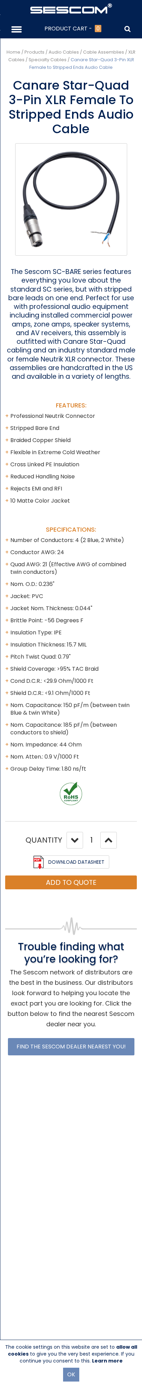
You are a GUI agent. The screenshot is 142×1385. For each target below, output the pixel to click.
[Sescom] (71, 7)
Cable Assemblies (103, 52)
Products (34, 52)
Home (13, 52)
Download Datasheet (76, 862)
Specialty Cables (48, 59)
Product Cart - (72, 29)
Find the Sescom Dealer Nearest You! (71, 1047)
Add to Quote (71, 882)
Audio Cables (64, 52)
